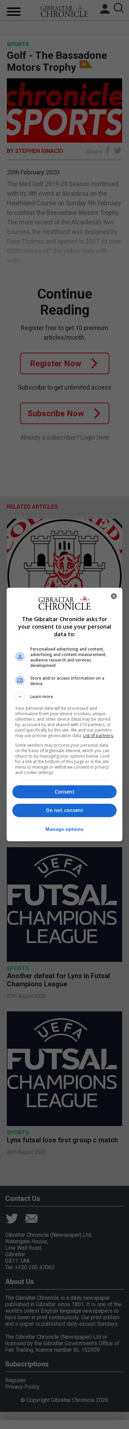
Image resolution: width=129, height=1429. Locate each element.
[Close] (114, 596)
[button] (64, 697)
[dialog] (65, 714)
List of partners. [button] (98, 735)
